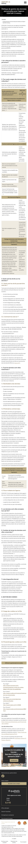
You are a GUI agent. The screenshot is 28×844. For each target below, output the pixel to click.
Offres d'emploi (5, 808)
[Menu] (25, 2)
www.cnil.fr (17, 363)
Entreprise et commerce (7, 815)
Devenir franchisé (5, 811)
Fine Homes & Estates (7, 818)
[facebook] (2, 776)
